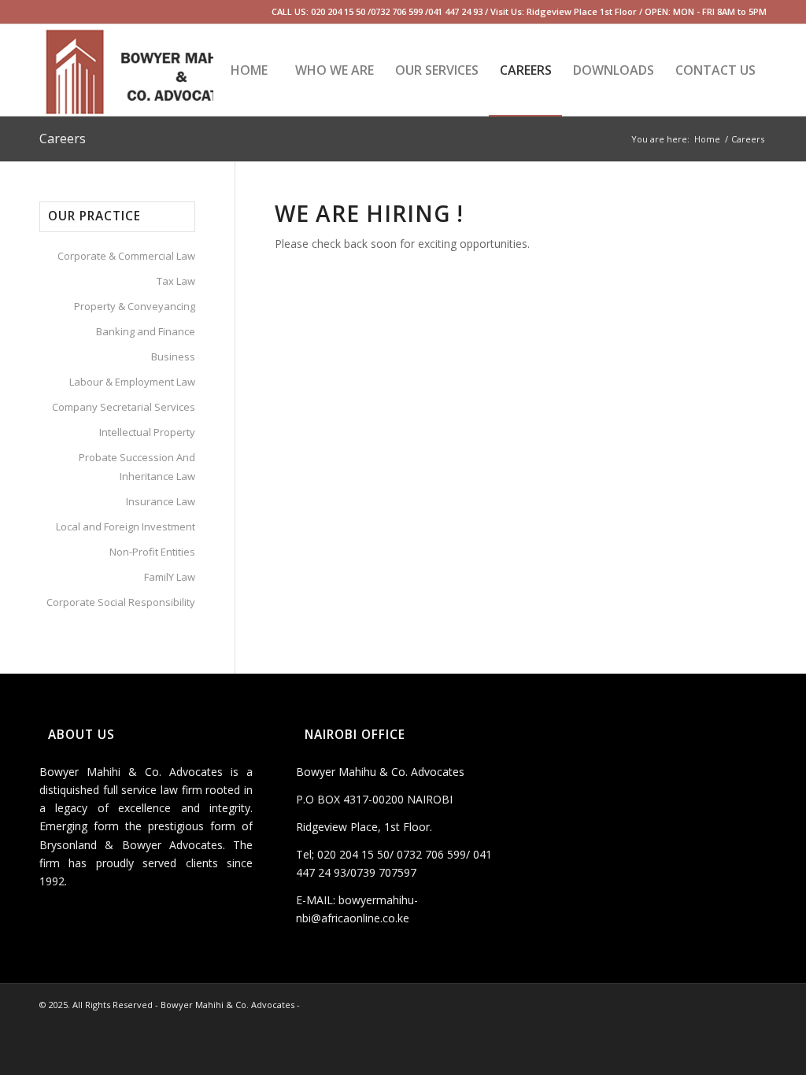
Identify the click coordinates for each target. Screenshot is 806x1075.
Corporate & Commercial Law (126, 256)
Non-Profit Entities (152, 552)
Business (173, 356)
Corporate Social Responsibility (120, 602)
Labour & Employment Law (132, 382)
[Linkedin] (44, 12)
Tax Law (176, 281)
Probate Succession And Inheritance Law (137, 466)
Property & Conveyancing (134, 306)
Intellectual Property (147, 432)
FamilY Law (169, 577)
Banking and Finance (145, 331)
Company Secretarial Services (123, 407)
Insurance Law (160, 501)
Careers (62, 138)
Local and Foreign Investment (125, 526)
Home (707, 139)
